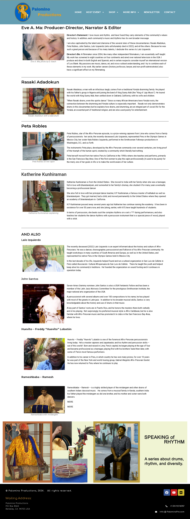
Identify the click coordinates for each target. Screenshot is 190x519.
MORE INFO (129, 12)
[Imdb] (181, 492)
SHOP (112, 12)
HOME (78, 12)
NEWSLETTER (151, 12)
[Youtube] (174, 492)
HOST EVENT (93, 12)
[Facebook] (167, 492)
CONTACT (169, 12)
